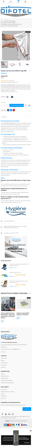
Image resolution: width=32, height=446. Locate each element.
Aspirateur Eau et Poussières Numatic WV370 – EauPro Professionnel (19, 264)
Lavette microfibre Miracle (15, 272)
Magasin (2, 360)
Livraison (3, 374)
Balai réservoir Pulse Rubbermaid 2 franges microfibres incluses (18, 281)
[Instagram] (12, 414)
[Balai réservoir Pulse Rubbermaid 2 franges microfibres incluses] (4, 284)
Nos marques (3, 365)
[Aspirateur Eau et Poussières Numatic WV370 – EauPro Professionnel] (4, 267)
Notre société (4, 358)
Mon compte (25, 2)
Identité (2, 393)
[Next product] (30, 71)
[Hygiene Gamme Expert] (16, 210)
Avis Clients (14, 437)
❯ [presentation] (30, 293)
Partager (8, 110)
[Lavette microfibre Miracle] (4, 275)
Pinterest (14, 110)
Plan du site (3, 367)
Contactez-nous (4, 362)
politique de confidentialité (19, 416)
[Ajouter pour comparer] (29, 105)
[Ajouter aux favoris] (25, 105)
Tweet (11, 110)
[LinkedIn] (9, 414)
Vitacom (16, 420)
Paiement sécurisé (5, 376)
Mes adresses (3, 396)
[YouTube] (5, 414)
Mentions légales (4, 378)
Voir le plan (3, 351)
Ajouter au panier (17, 105)
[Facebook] (2, 414)
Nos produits (3, 2)
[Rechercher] (11, 2)
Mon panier (3, 398)
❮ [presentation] (27, 293)
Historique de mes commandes (7, 391)
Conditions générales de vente (7, 382)
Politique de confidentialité (6, 380)
